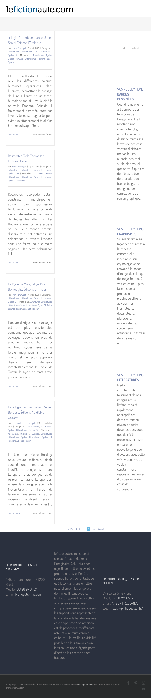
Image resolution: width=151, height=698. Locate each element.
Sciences (21, 180)
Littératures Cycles (30, 51)
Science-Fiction (15, 308)
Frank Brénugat (19, 48)
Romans (41, 58)
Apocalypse (13, 433)
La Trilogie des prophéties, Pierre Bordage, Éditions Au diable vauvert (29, 412)
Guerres (35, 433)
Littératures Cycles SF (36, 305)
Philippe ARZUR (85, 684)
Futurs (49, 173)
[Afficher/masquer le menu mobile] (143, 7)
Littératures (13, 51)
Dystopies (24, 433)
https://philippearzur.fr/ (127, 608)
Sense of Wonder (31, 308)
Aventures (35, 301)
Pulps (49, 305)
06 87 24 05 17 (123, 598)
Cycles (49, 55)
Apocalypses (38, 55)
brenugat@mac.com (28, 594)
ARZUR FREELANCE (125, 603)
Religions (12, 440)
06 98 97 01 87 (27, 589)
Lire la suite (13, 134)
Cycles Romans (15, 58)
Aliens (40, 173)
